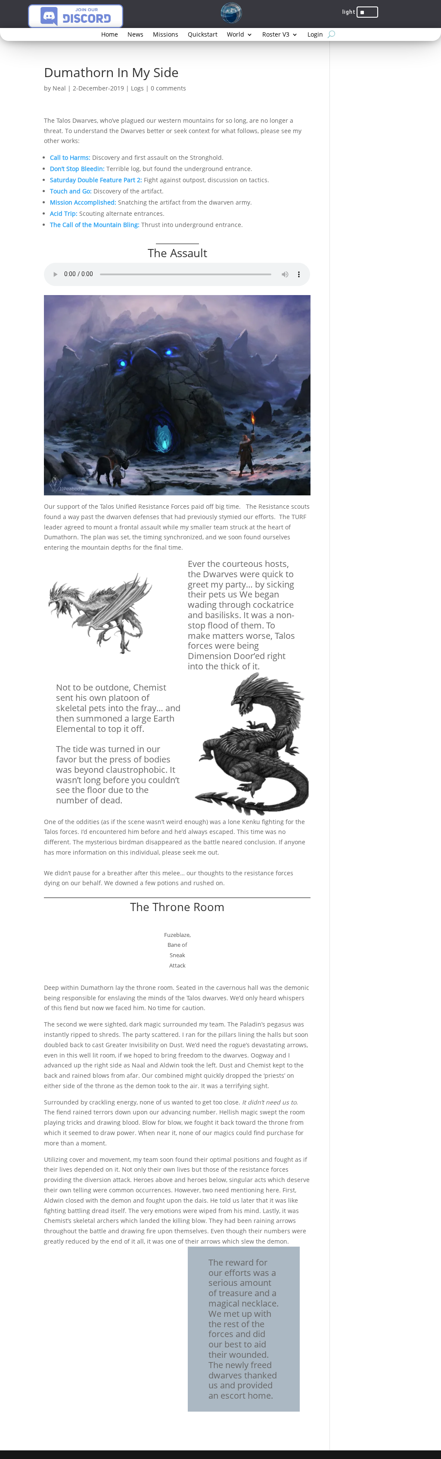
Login (315, 34)
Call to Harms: (70, 157)
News (135, 34)
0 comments (168, 88)
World (235, 34)
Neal (59, 88)
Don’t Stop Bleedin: (77, 169)
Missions (165, 34)
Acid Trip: (64, 213)
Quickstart (202, 34)
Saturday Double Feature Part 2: (96, 180)
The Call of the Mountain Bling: (95, 225)
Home (109, 34)
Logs (137, 88)
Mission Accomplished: (83, 202)
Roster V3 (275, 34)
